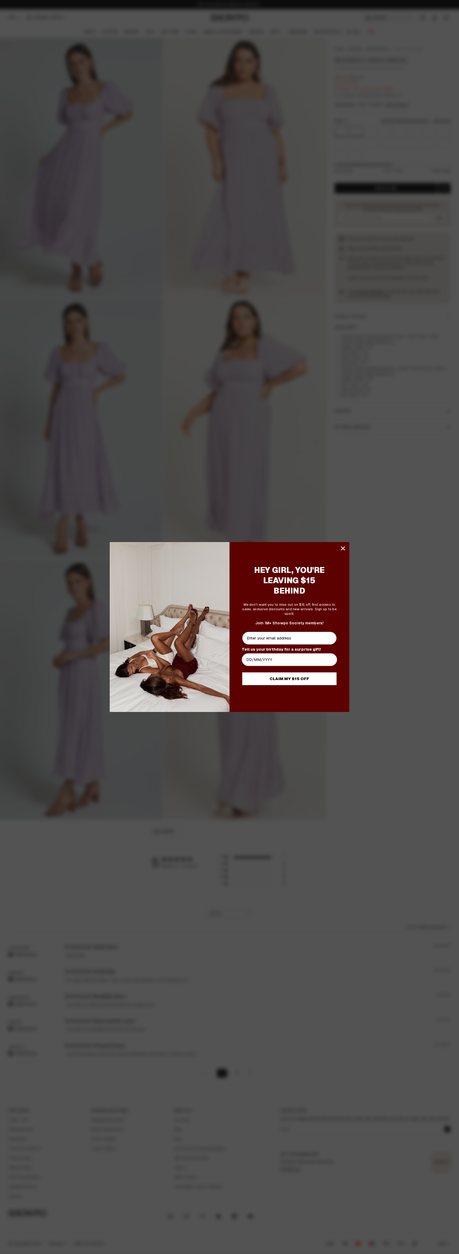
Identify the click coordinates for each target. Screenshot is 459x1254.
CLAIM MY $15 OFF (289, 678)
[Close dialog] (343, 548)
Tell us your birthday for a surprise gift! (281, 649)
